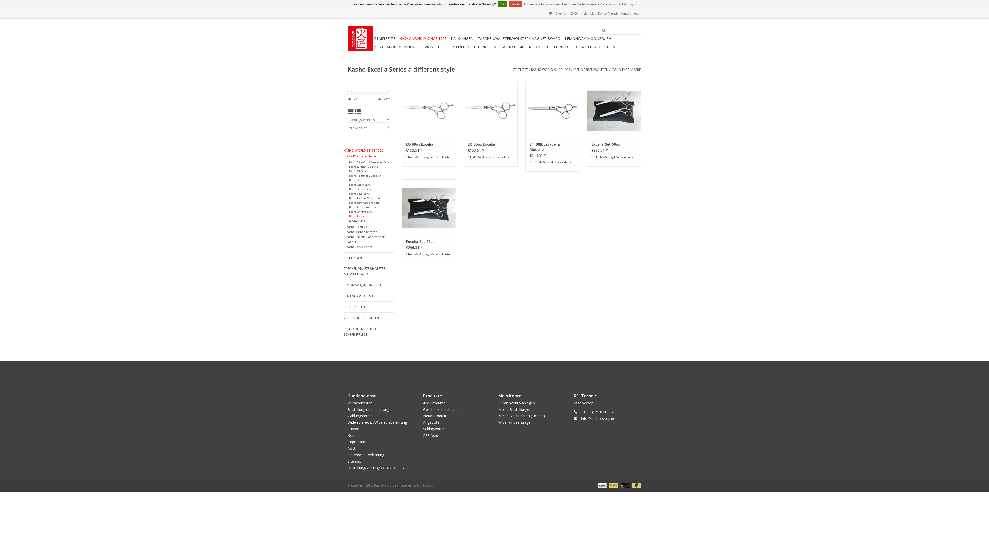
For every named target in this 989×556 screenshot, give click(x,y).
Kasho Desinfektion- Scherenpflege (536, 46)
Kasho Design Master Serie (365, 198)
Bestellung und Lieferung (368, 409)
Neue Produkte (435, 415)
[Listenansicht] (358, 112)
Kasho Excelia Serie (626, 69)
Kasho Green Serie (360, 184)
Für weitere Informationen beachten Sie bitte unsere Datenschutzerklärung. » (580, 4)
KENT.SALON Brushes (394, 46)
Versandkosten (441, 157)
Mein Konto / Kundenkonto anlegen (615, 13)
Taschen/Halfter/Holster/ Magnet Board (519, 38)
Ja (503, 4)
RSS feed (430, 435)
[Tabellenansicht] (351, 112)
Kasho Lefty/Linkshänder (364, 202)
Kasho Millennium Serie (363, 166)
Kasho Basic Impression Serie (366, 207)
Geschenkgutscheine (596, 46)
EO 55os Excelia (481, 144)
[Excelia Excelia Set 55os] (429, 207)
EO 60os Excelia (419, 144)
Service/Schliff (433, 46)
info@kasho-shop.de (598, 418)
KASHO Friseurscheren (591, 69)
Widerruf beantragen (515, 422)
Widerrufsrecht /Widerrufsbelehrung (377, 422)
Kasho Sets (355, 180)
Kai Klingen (462, 38)
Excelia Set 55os (420, 241)
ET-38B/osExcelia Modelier (545, 147)
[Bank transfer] (601, 485)
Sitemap (354, 461)
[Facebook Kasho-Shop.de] (494, 373)
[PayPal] (613, 485)
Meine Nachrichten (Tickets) (521, 415)
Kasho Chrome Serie (361, 211)
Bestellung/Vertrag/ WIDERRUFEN (376, 467)
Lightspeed (425, 485)
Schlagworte (433, 428)
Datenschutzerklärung (366, 454)
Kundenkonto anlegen (516, 403)
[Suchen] (604, 31)
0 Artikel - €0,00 (567, 13)
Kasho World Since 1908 (423, 38)
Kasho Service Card (360, 247)
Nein (515, 4)
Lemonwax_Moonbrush (588, 38)
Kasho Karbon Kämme (362, 232)
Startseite (384, 38)
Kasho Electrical (357, 227)
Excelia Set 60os (605, 144)
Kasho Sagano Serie (360, 189)
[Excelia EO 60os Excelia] (429, 110)
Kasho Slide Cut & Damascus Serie (369, 162)
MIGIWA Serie (357, 220)
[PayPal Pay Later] (635, 485)
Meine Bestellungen (514, 409)
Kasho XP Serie (357, 171)
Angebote (431, 422)
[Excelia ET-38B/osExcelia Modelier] (552, 110)
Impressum (357, 441)
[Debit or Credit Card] (624, 485)
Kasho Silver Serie (359, 193)
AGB (351, 448)
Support (354, 428)
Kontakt (354, 435)
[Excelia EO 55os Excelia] (491, 110)
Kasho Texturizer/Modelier (365, 175)
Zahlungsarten (360, 415)
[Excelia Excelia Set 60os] (614, 110)
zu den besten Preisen (474, 46)
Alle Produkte (434, 403)
